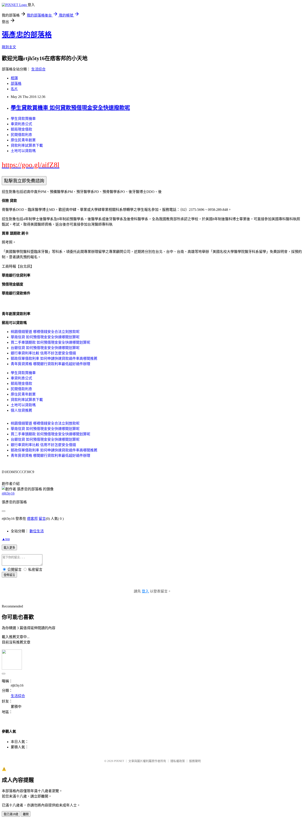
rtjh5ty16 (8, 493)
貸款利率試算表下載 (27, 145)
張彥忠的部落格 (27, 35)
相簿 (14, 78)
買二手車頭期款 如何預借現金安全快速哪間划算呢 (50, 342)
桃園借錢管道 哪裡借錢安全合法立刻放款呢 (45, 332)
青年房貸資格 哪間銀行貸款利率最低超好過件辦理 (50, 364)
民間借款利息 (21, 135)
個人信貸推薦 (21, 410)
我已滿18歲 (11, 814)
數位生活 (36, 531)
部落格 (16, 83)
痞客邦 (32, 518)
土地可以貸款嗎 (23, 151)
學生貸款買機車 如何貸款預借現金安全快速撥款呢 (70, 108)
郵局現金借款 (21, 129)
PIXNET (119, 761)
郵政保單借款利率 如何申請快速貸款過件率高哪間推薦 (54, 358)
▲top (6, 539)
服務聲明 (195, 761)
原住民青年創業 (23, 140)
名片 (14, 89)
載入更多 (9, 547)
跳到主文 (9, 47)
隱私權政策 (177, 761)
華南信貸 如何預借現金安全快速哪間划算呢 (45, 337)
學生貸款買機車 (23, 119)
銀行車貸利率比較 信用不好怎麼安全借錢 (43, 353)
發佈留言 (9, 575)
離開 (26, 814)
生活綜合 (38, 69)
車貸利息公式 (21, 124)
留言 (42, 518)
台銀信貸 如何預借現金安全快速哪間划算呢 (45, 348)
